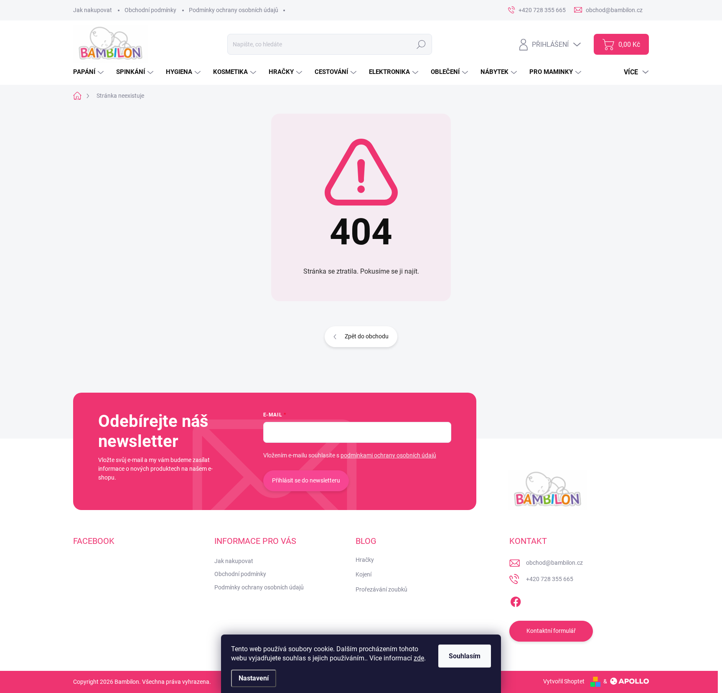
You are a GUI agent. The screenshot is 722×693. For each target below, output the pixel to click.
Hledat (421, 44)
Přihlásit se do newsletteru (306, 480)
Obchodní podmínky (150, 10)
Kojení (363, 574)
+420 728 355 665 (549, 579)
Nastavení (254, 678)
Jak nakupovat (92, 10)
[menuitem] (89, 72)
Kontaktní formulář (551, 630)
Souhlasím (464, 656)
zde (419, 658)
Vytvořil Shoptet (564, 681)
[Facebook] (515, 600)
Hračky (365, 559)
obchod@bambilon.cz (554, 562)
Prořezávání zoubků (381, 589)
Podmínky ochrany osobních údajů (233, 10)
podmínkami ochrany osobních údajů (388, 455)
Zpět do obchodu (367, 336)
